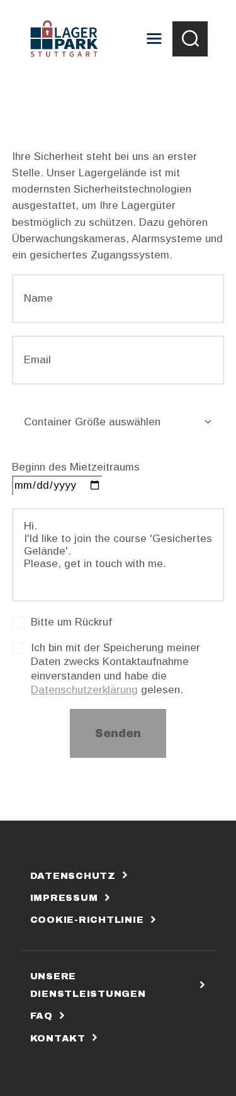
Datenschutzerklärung (84, 690)
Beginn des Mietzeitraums (76, 467)
